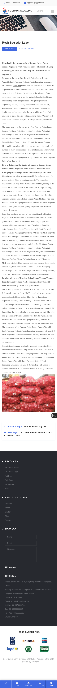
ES (38, 11)
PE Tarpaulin (10, 484)
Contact (8, 520)
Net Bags (8, 476)
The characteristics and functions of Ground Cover (28, 434)
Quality (8, 512)
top (51, 685)
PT (41, 11)
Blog (7, 516)
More (7, 489)
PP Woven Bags (11, 472)
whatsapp (28, 685)
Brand (7, 508)
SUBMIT (12, 567)
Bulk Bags (9, 480)
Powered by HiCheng (30, 662)
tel (5, 685)
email (17, 685)
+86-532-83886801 (13, 3)
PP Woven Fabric (12, 468)
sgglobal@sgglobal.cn (35, 3)
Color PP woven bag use (26, 426)
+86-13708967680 (18, 605)
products (40, 685)
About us (8, 504)
